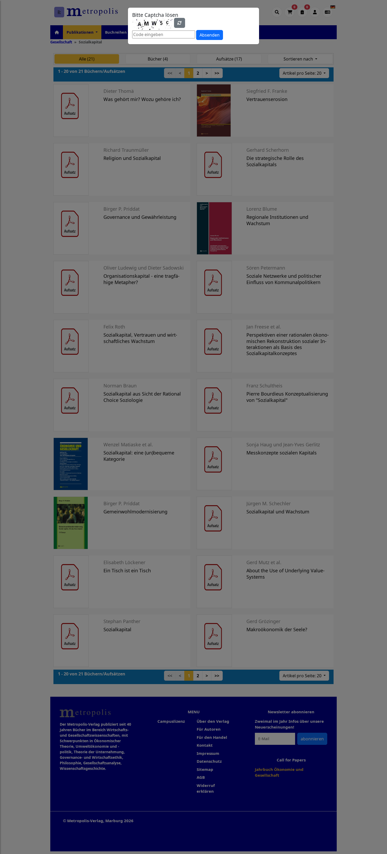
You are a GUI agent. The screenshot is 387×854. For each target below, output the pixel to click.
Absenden (210, 35)
